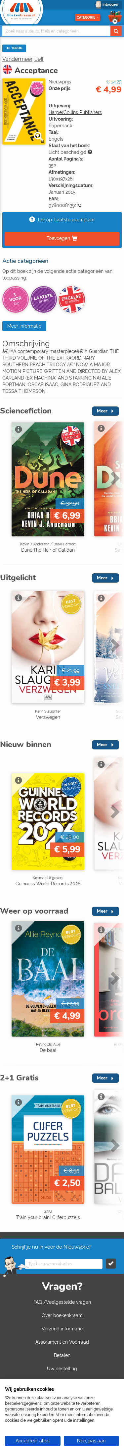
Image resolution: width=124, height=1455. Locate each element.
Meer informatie (24, 326)
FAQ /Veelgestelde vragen (62, 1302)
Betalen (62, 1355)
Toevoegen (58, 238)
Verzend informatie (62, 1328)
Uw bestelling (62, 1368)
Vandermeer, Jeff (23, 59)
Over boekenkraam (62, 1315)
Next (114, 492)
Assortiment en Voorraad (62, 1342)
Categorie (86, 17)
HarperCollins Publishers (75, 112)
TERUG (16, 48)
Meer (102, 411)
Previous (6, 492)
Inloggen (110, 4)
